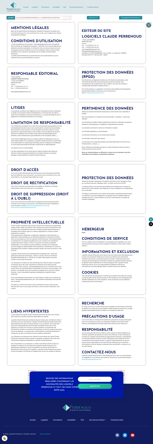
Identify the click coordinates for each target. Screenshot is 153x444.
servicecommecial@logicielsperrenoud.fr (23, 207)
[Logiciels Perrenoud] (14, 7)
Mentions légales (45, 434)
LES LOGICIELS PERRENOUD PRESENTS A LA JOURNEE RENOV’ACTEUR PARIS (38, 17)
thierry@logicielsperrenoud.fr (95, 93)
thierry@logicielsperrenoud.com (37, 205)
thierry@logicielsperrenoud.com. (92, 359)
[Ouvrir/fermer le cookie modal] (4, 438)
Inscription (95, 386)
